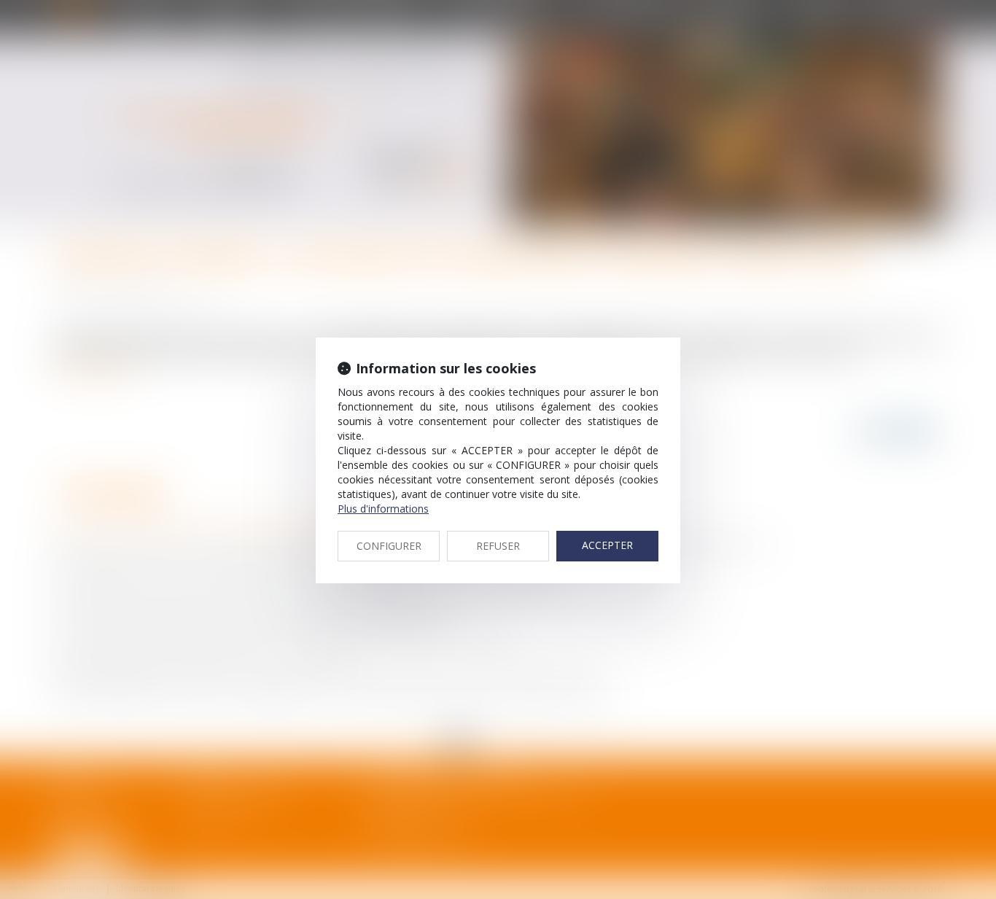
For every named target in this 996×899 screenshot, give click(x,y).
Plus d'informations (383, 508)
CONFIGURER (389, 546)
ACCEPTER (607, 545)
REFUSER (498, 546)
